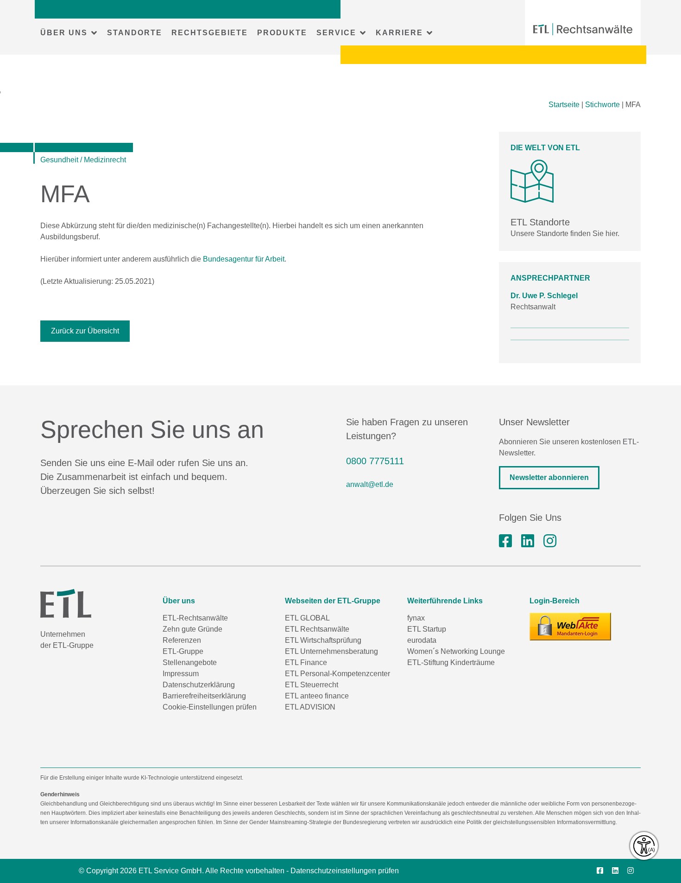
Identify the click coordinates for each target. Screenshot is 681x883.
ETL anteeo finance (317, 696)
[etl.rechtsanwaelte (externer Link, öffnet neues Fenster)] (505, 541)
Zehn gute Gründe (192, 629)
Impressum (181, 674)
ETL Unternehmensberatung (331, 651)
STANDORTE (134, 33)
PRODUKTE (282, 33)
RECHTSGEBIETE (209, 33)
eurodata (421, 640)
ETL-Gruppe (183, 651)
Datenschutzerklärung (199, 685)
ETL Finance (306, 662)
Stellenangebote (190, 662)
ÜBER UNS (64, 33)
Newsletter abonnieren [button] (549, 477)
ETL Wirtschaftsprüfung (323, 640)
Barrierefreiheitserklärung (204, 696)
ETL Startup (426, 629)
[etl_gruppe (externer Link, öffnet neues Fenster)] (549, 541)
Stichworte (602, 105)
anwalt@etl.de (369, 484)
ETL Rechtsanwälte (317, 629)
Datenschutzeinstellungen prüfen (344, 871)
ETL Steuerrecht (311, 685)
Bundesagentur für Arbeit (243, 259)
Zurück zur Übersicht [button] (85, 331)
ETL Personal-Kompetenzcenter (337, 674)
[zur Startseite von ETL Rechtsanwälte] (582, 29)
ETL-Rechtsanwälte (195, 618)
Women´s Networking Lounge (456, 651)
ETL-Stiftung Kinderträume (451, 662)
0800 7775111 (375, 461)
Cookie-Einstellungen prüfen (210, 707)
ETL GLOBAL (307, 618)
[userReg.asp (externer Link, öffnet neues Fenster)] (570, 626)
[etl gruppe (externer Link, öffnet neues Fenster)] (527, 541)
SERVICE (336, 33)
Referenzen (182, 640)
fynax (416, 618)
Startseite (564, 105)
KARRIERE (399, 33)
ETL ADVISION (310, 707)
